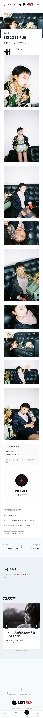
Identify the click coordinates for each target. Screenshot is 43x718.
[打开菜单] (38, 4)
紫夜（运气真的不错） (17, 640)
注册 (24, 574)
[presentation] (21, 615)
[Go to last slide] (6, 626)
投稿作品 (6, 33)
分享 (14, 533)
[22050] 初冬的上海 (13, 515)
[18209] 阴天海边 (32, 547)
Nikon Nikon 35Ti (13, 454)
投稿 (7, 526)
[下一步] (36, 626)
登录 (18, 574)
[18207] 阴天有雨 (10, 547)
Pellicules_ (11, 43)
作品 (11, 526)
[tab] (17, 650)
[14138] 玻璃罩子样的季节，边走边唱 (20, 521)
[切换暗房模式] (38, 704)
